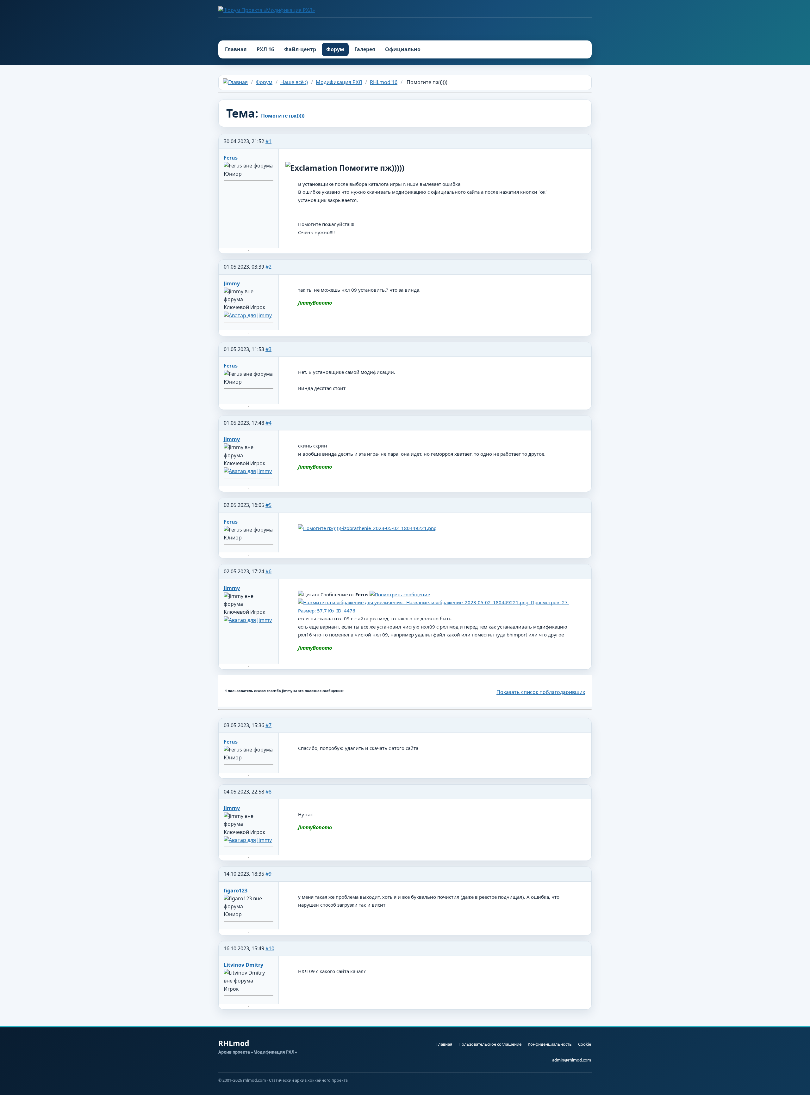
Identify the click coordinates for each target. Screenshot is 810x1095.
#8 (268, 791)
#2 (268, 266)
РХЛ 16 (265, 49)
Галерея (364, 49)
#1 (268, 141)
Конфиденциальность (550, 1044)
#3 (268, 349)
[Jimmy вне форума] (248, 315)
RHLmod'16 (383, 82)
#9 (268, 873)
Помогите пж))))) (282, 115)
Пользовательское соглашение (489, 1044)
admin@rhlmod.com (571, 1060)
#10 (269, 948)
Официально (403, 49)
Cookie (584, 1044)
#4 (268, 422)
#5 (268, 505)
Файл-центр (300, 49)
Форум (335, 49)
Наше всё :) (294, 82)
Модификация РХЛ (339, 82)
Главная (235, 49)
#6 (268, 571)
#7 (268, 725)
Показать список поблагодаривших (540, 692)
